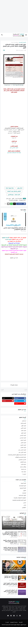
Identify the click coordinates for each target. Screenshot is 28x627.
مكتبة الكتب (23, 464)
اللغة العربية (23, 483)
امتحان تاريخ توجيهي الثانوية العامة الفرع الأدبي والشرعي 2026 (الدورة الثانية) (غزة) (10, 549)
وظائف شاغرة (23, 467)
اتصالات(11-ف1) (14, 42)
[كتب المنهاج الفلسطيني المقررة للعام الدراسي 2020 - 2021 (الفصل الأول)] (22, 592)
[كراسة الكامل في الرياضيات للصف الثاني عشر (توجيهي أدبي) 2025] (22, 578)
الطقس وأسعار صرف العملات (14, 191)
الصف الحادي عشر (14, 148)
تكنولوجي (24, 507)
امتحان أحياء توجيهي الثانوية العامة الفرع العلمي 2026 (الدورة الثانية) (10, 542)
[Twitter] (14, 204)
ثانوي (13, 198)
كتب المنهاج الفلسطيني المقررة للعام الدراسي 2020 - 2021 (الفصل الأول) (10, 592)
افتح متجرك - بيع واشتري (14, 194)
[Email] (8, 204)
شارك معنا (24, 472)
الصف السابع (23, 440)
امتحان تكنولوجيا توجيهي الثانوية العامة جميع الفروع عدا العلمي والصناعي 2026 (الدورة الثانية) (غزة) (9, 533)
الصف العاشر (23, 447)
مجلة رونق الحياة (10, 188)
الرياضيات (24, 493)
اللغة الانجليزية (23, 488)
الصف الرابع (23, 433)
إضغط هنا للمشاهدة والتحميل (14, 153)
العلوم (24, 490)
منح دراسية (23, 469)
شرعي (24, 503)
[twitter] (17, 616)
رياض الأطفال (23, 462)
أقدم (2, 390)
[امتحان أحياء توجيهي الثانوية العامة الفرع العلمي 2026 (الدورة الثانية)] (22, 542)
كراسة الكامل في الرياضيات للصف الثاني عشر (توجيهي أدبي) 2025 (10, 577)
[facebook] (20, 616)
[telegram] (14, 616)
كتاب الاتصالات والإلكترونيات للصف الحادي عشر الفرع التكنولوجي (15, 228)
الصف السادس (23, 438)
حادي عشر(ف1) (22, 200)
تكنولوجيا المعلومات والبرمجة (20, 498)
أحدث (25, 390)
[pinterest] (11, 616)
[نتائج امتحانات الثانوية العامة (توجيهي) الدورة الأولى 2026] (22, 585)
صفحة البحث (8, 239)
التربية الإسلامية (22, 486)
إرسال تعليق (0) (14, 385)
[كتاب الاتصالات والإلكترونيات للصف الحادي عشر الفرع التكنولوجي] (14, 219)
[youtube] (8, 616)
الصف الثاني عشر (22, 452)
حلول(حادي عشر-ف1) (13, 200)
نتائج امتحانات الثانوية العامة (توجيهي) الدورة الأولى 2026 (10, 584)
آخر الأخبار (24, 421)
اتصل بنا (24, 474)
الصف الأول (23, 426)
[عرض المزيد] (5, 204)
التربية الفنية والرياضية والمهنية (19, 500)
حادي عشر (8, 198)
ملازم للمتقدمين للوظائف (20, 457)
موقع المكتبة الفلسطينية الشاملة (9, 625)
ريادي (25, 505)
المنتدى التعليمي (22, 460)
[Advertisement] (14, 17)
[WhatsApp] (11, 204)
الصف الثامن (23, 443)
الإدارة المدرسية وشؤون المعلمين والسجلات (17, 455)
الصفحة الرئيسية (22, 42)
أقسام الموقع (5, 238)
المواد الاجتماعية (22, 495)
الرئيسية (20, 622)
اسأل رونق (19, 188)
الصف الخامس (23, 435)
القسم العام (23, 423)
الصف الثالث (23, 431)
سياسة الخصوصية (14, 622)
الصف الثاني (23, 428)
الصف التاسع (23, 445)
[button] (26, 35)
